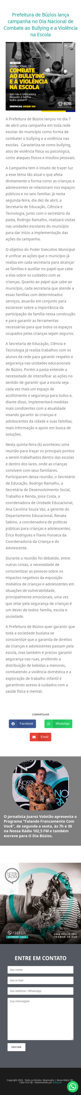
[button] (22, 724)
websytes (57, 1082)
